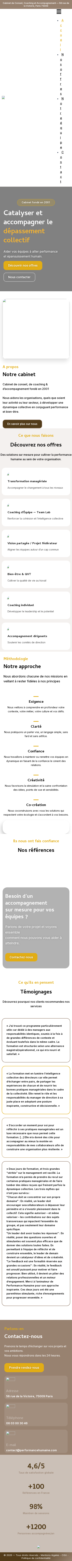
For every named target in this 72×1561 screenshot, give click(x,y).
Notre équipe (62, 123)
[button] (59, 12)
